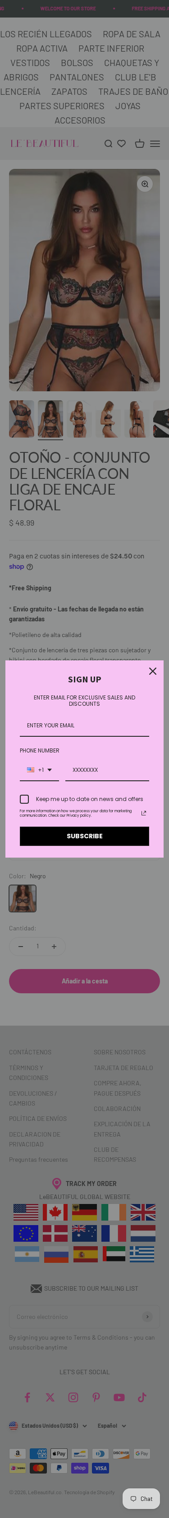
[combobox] (39, 770)
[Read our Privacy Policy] (143, 813)
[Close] (153, 671)
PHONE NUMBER (39, 750)
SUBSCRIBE (85, 836)
